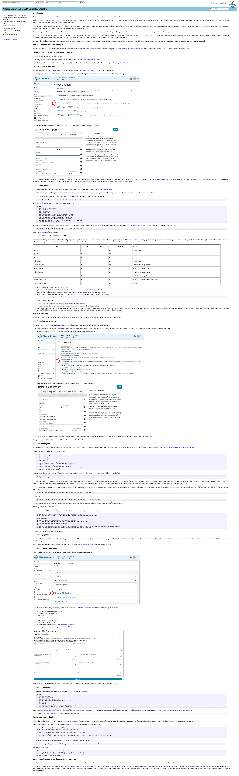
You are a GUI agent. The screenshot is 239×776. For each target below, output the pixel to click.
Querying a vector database (12, 30)
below (88, 179)
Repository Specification (133, 225)
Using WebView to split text (90, 60)
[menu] (219, 9)
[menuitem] (219, 9)
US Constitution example (44, 203)
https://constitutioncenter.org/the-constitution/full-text (127, 49)
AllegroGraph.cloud (106, 189)
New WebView (51, 70)
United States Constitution (86, 70)
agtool (81, 63)
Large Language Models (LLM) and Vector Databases (60, 17)
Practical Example (9, 26)
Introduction (7, 13)
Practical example (43, 232)
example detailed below (158, 179)
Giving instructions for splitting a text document (15, 18)
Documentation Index (216, 9)
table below (150, 193)
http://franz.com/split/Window (64, 627)
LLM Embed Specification (51, 20)
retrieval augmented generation (68, 539)
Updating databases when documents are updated (11, 33)
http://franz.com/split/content (66, 625)
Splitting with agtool (123, 63)
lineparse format (74, 193)
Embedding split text (9, 28)
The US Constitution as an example (14, 15)
